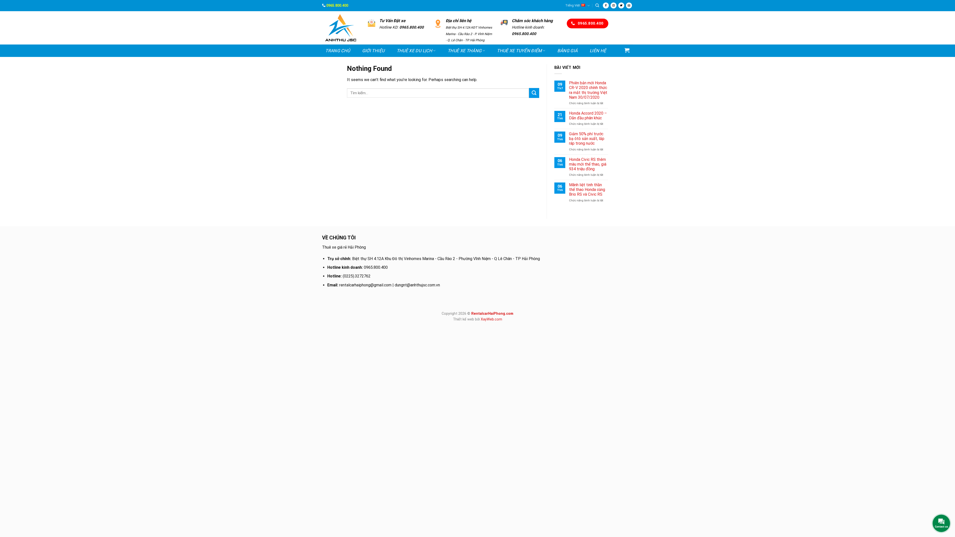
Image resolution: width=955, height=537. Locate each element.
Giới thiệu (373, 50)
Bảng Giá (567, 50)
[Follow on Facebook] (606, 5)
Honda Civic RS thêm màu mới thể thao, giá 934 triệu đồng (587, 164)
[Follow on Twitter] (621, 5)
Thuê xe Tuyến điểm (519, 50)
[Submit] (534, 93)
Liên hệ (598, 50)
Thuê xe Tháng (465, 50)
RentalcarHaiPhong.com (492, 314)
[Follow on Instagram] (614, 5)
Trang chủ (337, 50)
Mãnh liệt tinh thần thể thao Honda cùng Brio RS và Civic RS (587, 189)
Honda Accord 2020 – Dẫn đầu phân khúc (588, 115)
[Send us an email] (629, 5)
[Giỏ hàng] (627, 50)
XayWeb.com (491, 319)
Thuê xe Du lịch (414, 50)
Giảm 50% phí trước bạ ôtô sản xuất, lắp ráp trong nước (586, 139)
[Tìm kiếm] (597, 5)
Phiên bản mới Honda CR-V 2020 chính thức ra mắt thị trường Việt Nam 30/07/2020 (588, 90)
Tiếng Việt (572, 5)
